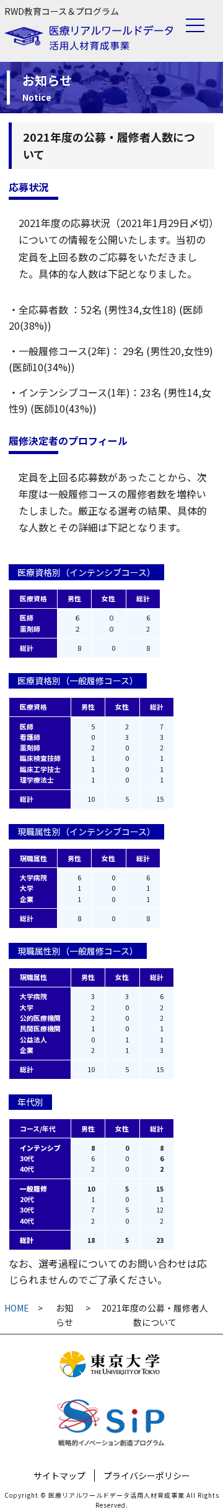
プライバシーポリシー (146, 1475)
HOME (16, 1308)
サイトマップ (59, 1475)
